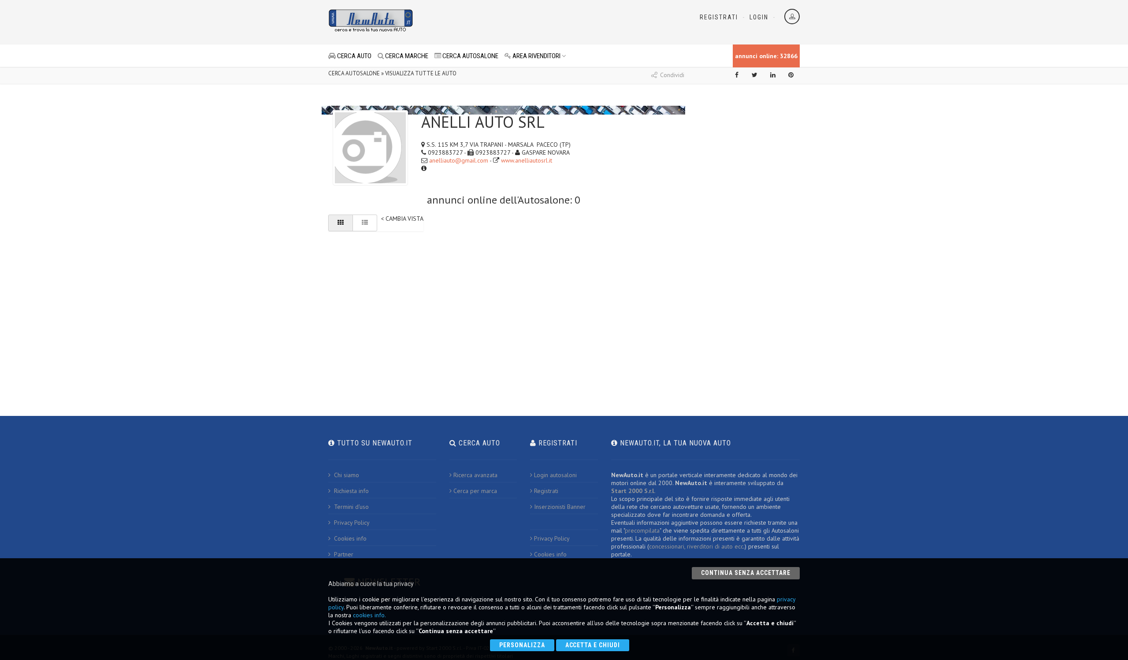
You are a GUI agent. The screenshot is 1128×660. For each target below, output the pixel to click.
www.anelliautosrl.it (526, 160)
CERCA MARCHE (406, 56)
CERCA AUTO (353, 56)
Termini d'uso (350, 507)
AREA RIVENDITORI (535, 56)
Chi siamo (345, 475)
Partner (342, 554)
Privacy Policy (351, 523)
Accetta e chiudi (592, 645)
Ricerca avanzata (475, 475)
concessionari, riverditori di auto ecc (696, 546)
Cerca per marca (475, 491)
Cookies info (349, 538)
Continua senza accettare (745, 572)
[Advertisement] (525, 22)
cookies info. (369, 615)
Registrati (719, 17)
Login (759, 17)
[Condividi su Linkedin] (773, 75)
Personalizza (522, 645)
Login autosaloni (555, 475)
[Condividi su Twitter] (755, 75)
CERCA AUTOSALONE (469, 56)
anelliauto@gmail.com (458, 160)
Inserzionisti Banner (560, 507)
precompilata (642, 530)
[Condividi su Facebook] (737, 75)
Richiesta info (350, 491)
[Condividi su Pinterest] (791, 75)
